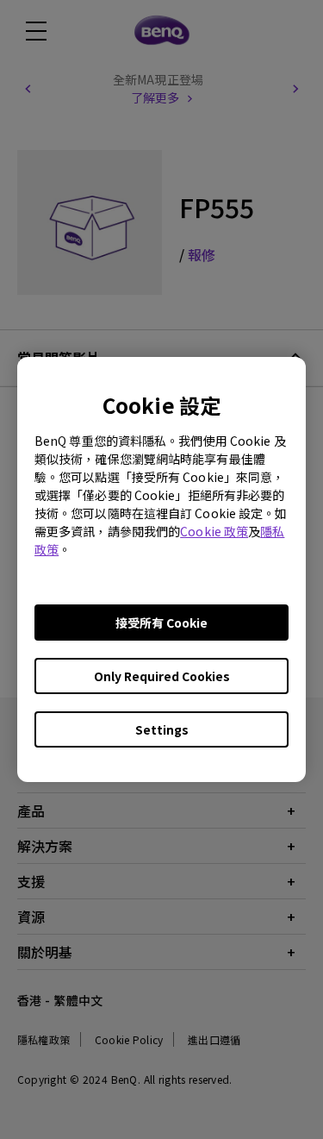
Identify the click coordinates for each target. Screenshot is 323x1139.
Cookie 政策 (214, 531)
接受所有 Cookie (161, 622)
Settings (162, 729)
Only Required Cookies (162, 676)
